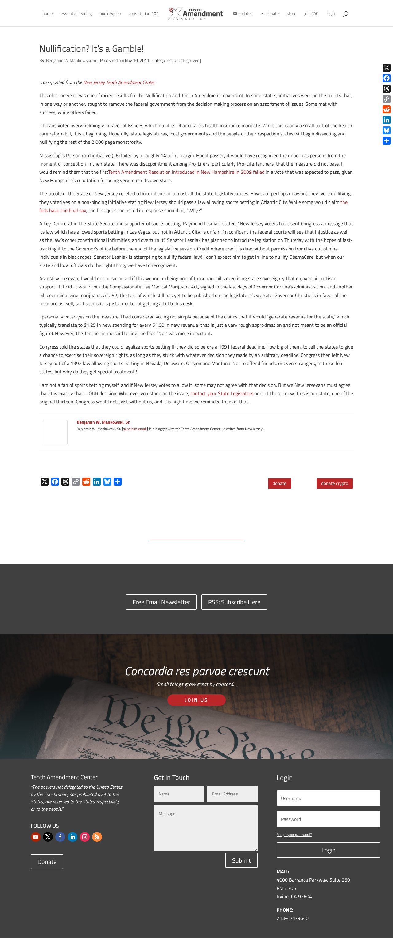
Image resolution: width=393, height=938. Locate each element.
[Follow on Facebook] (60, 837)
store (291, 14)
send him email (135, 429)
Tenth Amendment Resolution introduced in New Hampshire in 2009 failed (186, 172)
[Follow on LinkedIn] (72, 837)
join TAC (311, 14)
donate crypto (334, 483)
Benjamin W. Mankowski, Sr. (71, 60)
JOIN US (196, 700)
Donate (46, 861)
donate (279, 483)
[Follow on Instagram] (85, 837)
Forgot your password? (294, 834)
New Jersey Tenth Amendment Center (119, 82)
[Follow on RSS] (97, 837)
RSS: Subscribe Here (234, 602)
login (330, 14)
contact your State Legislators (221, 393)
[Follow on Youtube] (36, 837)
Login (328, 850)
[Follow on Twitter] (48, 837)
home (47, 14)
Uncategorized (186, 60)
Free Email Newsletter (161, 602)
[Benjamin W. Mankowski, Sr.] (55, 440)
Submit (241, 860)
